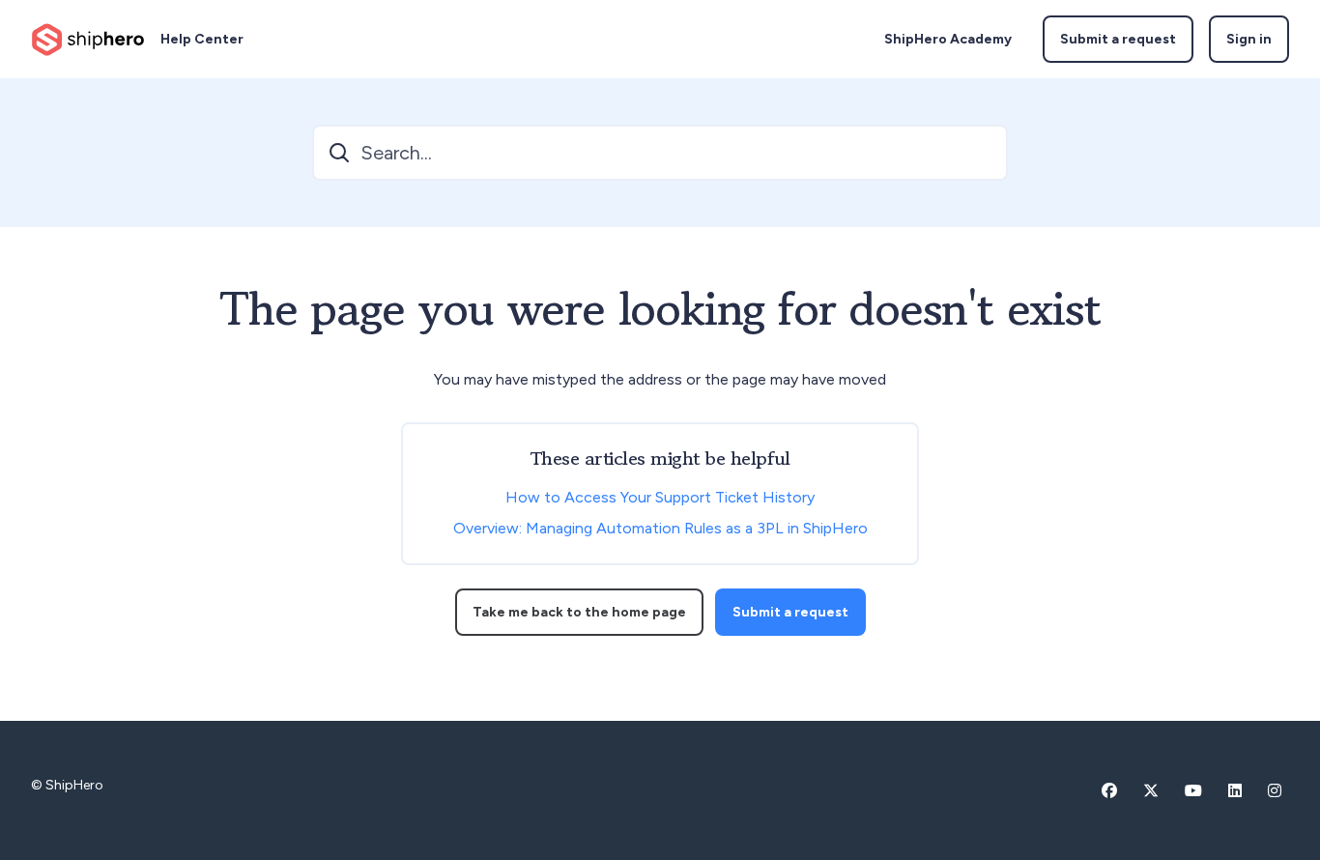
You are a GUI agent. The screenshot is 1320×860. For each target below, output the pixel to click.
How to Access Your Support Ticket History (660, 497)
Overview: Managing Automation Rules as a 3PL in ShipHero (660, 528)
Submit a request (1118, 39)
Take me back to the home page (579, 612)
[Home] (88, 39)
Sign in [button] (1249, 39)
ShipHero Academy (948, 39)
